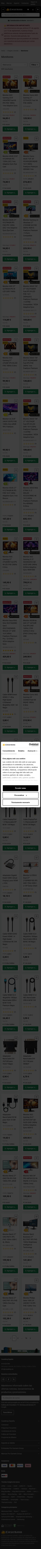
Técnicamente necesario (20, 802)
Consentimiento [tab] (9, 751)
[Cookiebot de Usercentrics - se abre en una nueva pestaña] (29, 744)
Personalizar (19, 795)
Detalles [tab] (21, 751)
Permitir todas (20, 788)
